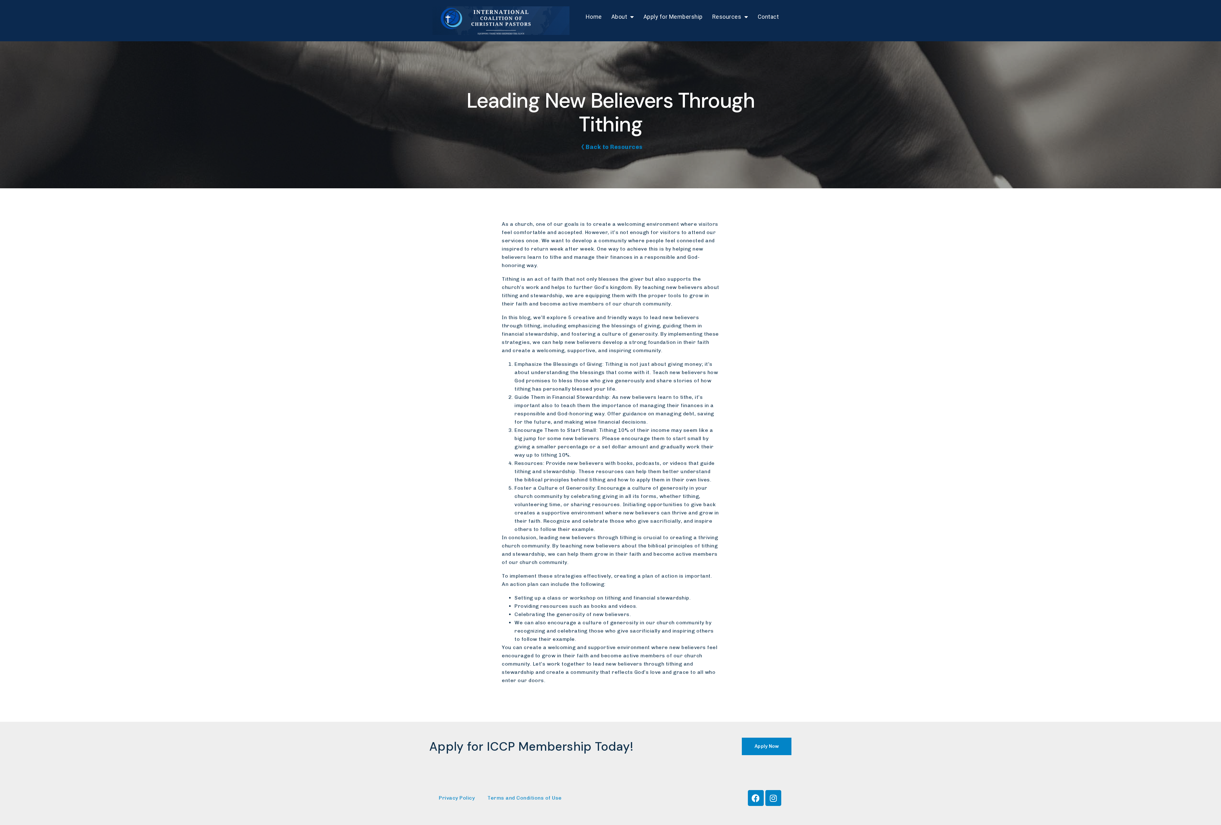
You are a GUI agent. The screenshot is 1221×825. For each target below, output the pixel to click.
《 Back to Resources (610, 147)
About (619, 16)
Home (594, 16)
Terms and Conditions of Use (524, 798)
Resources (727, 16)
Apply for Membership (673, 16)
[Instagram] (773, 798)
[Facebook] (756, 798)
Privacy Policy (457, 798)
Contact (768, 16)
